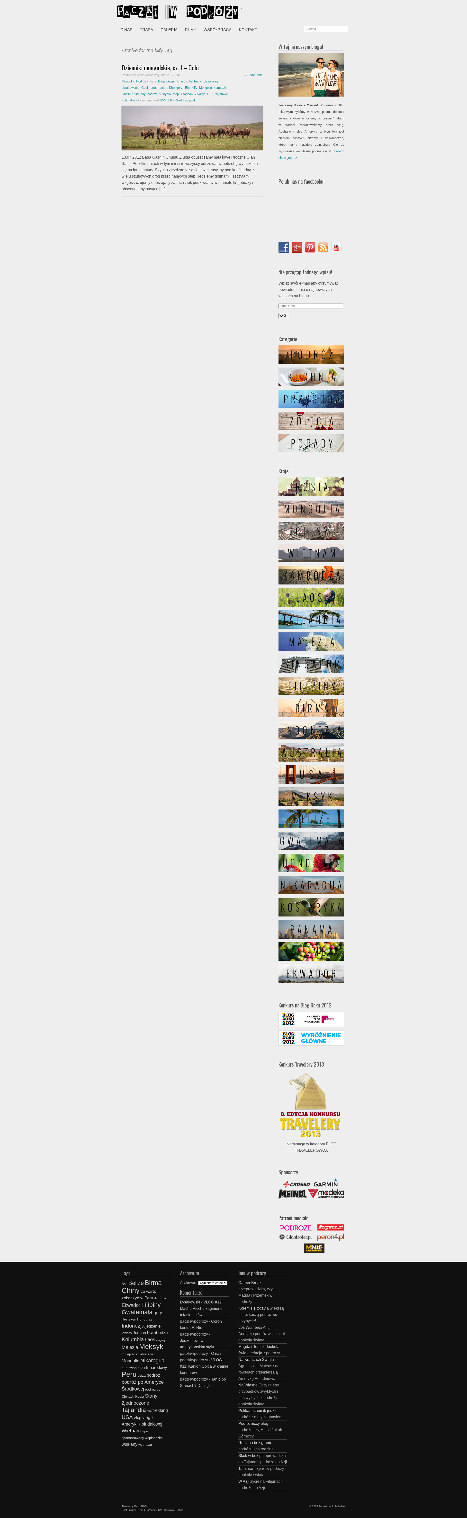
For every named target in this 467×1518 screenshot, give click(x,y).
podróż (152, 94)
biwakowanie (130, 88)
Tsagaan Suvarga (193, 94)
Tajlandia (134, 1409)
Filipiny (151, 1304)
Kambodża (157, 1332)
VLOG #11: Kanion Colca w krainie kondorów (204, 1366)
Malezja (130, 1347)
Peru (129, 1374)
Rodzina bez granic (255, 1443)
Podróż (141, 81)
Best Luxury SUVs (133, 1510)
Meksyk (151, 1346)
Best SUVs (140, 1506)
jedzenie (153, 1326)
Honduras (144, 1319)
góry (157, 1312)
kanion (162, 88)
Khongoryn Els (179, 88)
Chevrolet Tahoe (173, 1510)
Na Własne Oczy (252, 1385)
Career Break (249, 1283)
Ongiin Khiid (130, 94)
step (176, 94)
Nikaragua (152, 1360)
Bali (124, 1284)
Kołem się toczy (252, 1308)
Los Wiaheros (250, 1327)
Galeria (169, 30)
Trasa (146, 30)
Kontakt (248, 30)
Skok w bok (248, 1456)
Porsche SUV (154, 1510)
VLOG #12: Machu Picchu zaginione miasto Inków (201, 1308)
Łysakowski (190, 1302)
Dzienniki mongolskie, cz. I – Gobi (160, 67)
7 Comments (254, 75)
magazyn (161, 1340)
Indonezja (133, 1326)
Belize (136, 1283)
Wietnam (131, 1430)
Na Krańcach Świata (256, 1359)
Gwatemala (137, 1312)
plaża (141, 1375)
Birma (153, 1282)
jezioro (127, 1333)
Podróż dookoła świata (332, 1506)
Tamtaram (246, 1468)
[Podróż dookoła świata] (153, 12)
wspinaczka (154, 1438)
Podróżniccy (249, 1423)
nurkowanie (130, 1368)
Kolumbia (133, 1339)
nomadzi (220, 88)
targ (149, 1411)
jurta (153, 88)
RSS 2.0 (166, 100)
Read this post (185, 100)
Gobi (144, 88)
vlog (137, 1417)
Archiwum (188, 1283)
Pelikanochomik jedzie (258, 1411)
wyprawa (222, 94)
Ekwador (131, 1305)
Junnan (139, 1332)
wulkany (129, 1444)
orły (143, 94)
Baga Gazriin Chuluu (172, 81)
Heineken (129, 1319)
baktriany (195, 81)
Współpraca (218, 30)
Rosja (139, 1396)
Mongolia (128, 81)
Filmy (190, 30)
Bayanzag (211, 81)
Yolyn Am (128, 100)
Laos (150, 1339)
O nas (126, 30)
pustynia (165, 94)
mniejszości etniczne (137, 1354)
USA (127, 1417)
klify (194, 88)
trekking (160, 1410)
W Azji (243, 1481)
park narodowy (153, 1367)
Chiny (131, 1290)
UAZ (210, 94)
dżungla (160, 1298)
